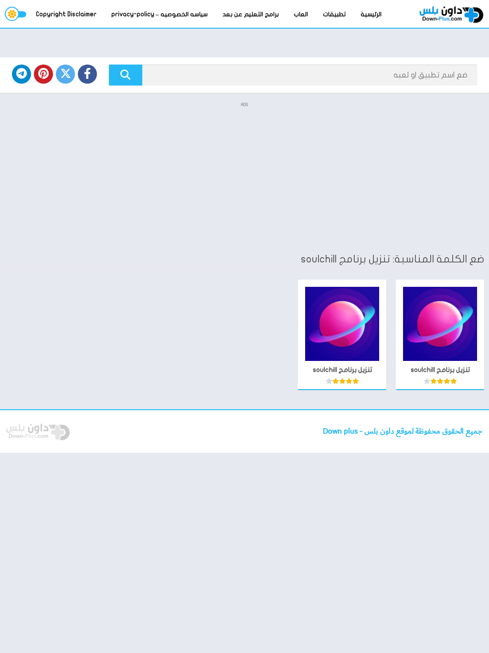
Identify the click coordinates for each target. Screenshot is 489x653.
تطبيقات (334, 14)
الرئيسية (371, 14)
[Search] (125, 75)
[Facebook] (87, 74)
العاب (301, 14)
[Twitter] (65, 74)
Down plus (341, 431)
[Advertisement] (244, 177)
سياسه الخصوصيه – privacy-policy (159, 14)
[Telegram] (21, 74)
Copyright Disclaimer (66, 14)
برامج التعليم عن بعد (251, 14)
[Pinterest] (43, 74)
